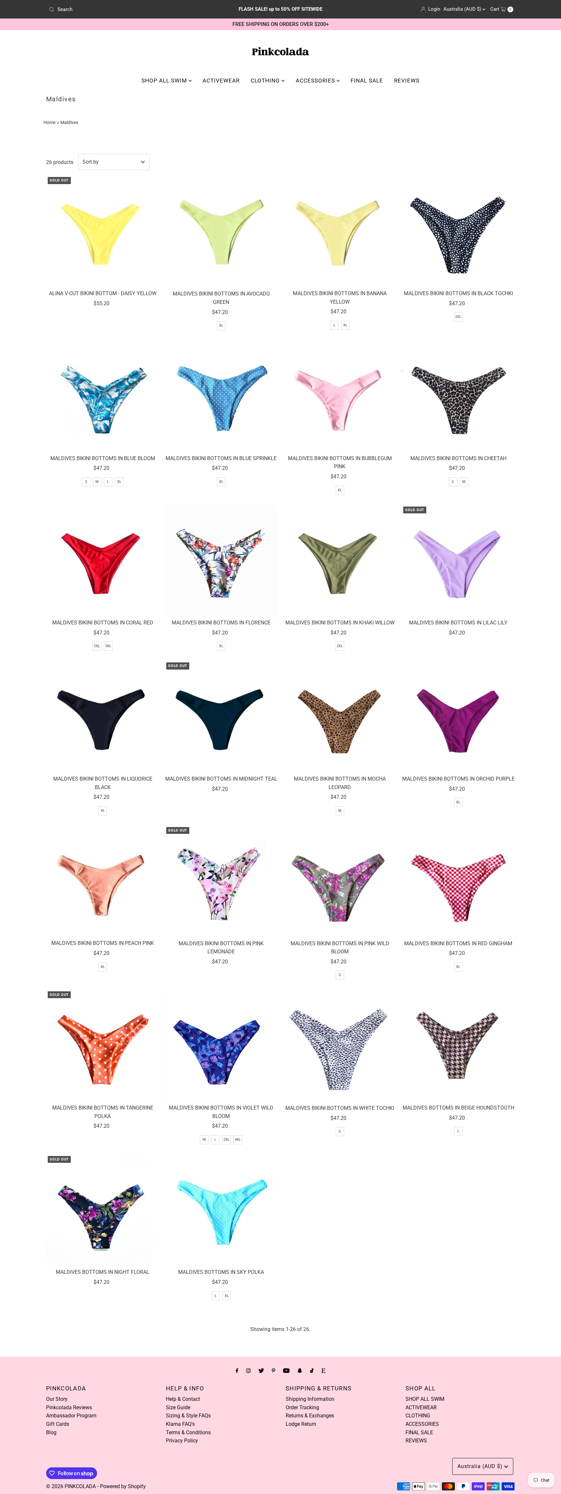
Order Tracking (302, 1407)
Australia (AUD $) (462, 9)
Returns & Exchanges (310, 1415)
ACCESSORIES (316, 80)
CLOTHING (266, 80)
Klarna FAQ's (180, 1424)
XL (221, 325)
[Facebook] (237, 1370)
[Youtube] (286, 1370)
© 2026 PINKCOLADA (71, 1486)
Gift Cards (57, 1424)
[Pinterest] (273, 1370)
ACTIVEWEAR (221, 80)
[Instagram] (248, 1370)
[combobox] (122, 9)
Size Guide (178, 1407)
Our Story (57, 1399)
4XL (238, 1139)
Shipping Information (310, 1399)
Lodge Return (301, 1424)
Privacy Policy (182, 1441)
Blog (51, 1432)
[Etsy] (323, 1370)
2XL (458, 317)
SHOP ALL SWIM (165, 80)
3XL (108, 646)
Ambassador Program (71, 1415)
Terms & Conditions (188, 1432)
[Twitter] (261, 1370)
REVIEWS (406, 80)
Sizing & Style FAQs (188, 1415)
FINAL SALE (367, 80)
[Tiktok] (312, 1370)
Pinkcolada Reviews (69, 1407)
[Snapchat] (299, 1370)
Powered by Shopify (123, 1486)
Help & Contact (183, 1399)
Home (50, 122)
